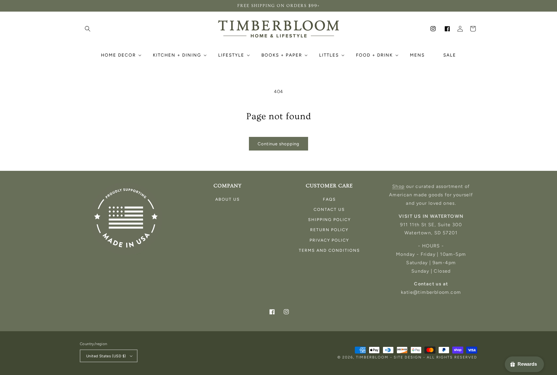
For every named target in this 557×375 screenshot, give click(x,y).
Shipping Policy (329, 219)
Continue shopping (278, 143)
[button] (87, 28)
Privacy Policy (329, 240)
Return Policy (329, 229)
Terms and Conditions (329, 250)
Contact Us (329, 209)
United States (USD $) (106, 356)
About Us (227, 199)
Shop (398, 186)
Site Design (408, 357)
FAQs (329, 199)
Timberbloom (372, 357)
